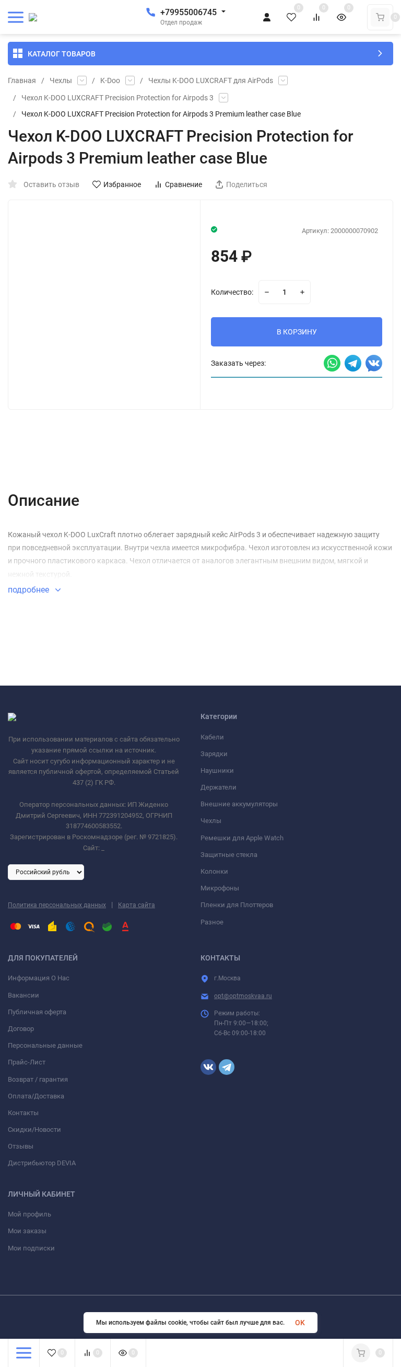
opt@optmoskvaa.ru (243, 996)
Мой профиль (29, 1214)
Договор (21, 1029)
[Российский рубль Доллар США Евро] (46, 871)
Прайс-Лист (26, 1062)
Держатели (218, 787)
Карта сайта (136, 905)
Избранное (122, 184)
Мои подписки (31, 1248)
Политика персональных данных (57, 905)
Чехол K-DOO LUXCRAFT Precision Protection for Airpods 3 (117, 97)
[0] (380, 17)
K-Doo (110, 80)
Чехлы (61, 80)
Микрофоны (219, 888)
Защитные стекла (228, 855)
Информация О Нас (38, 978)
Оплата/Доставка (36, 1096)
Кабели (212, 737)
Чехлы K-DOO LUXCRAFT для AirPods (210, 80)
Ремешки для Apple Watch (242, 838)
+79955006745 (188, 12)
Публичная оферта (37, 1012)
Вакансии (23, 995)
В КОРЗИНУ (297, 332)
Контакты (23, 1113)
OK (300, 1322)
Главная (22, 80)
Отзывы (20, 1146)
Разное (211, 922)
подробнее (29, 590)
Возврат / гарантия (38, 1079)
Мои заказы (27, 1231)
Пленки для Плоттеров (236, 905)
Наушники (217, 770)
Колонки (214, 871)
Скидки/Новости (34, 1129)
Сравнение (183, 184)
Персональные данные (45, 1045)
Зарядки (214, 754)
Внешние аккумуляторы (239, 804)
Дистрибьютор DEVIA (42, 1163)
